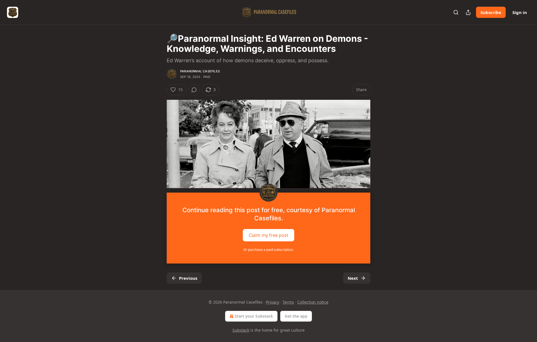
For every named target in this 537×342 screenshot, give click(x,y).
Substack (240, 330)
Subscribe (491, 12)
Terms (288, 302)
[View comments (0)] (194, 89)
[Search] (455, 12)
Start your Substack (254, 316)
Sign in (519, 12)
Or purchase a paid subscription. (268, 249)
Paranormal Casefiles (200, 71)
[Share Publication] (468, 12)
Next (353, 278)
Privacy (272, 302)
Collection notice (312, 302)
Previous (188, 278)
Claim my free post (268, 235)
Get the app (296, 316)
